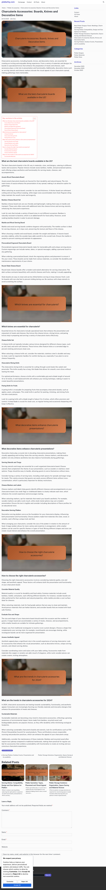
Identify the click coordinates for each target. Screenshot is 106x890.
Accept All (17, 885)
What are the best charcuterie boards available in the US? (18, 121)
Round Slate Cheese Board (11, 130)
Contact (29, 2)
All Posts (36, 2)
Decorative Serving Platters (11, 145)
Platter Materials (79, 55)
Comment (6, 810)
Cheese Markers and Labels (11, 143)
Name (4, 832)
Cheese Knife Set (8, 134)
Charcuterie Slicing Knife (10, 135)
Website (5, 847)
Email (4, 839)
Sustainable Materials (9, 156)
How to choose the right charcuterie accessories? (16, 147)
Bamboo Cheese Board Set (11, 124)
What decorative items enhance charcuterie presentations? (19, 139)
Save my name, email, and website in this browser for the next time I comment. (31, 854)
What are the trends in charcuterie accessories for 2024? (18, 154)
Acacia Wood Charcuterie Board (12, 122)
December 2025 (79, 66)
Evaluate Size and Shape (10, 150)
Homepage (21, 2)
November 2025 (79, 68)
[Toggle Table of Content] (33, 118)
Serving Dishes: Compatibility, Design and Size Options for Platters (12, 785)
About (43, 2)
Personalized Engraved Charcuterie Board (14, 128)
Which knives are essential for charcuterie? (14, 132)
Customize (10, 881)
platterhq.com (8, 2)
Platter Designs (79, 53)
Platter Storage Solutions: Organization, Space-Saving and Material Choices (59, 785)
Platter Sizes (78, 57)
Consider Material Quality (10, 149)
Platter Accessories (7, 750)
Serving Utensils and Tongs (11, 141)
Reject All (24, 881)
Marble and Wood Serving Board (12, 126)
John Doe (13, 19)
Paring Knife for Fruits (9, 137)
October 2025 (78, 70)
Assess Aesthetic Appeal (10, 152)
